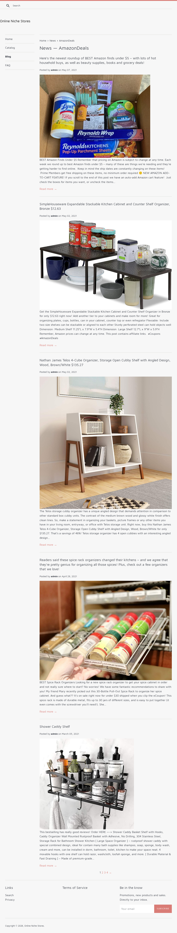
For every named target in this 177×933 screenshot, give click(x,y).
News (46, 48)
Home (9, 38)
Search (9, 895)
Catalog (10, 47)
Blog (8, 56)
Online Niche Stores (34, 926)
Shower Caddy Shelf (55, 726)
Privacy (10, 899)
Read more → (48, 188)
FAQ (7, 65)
